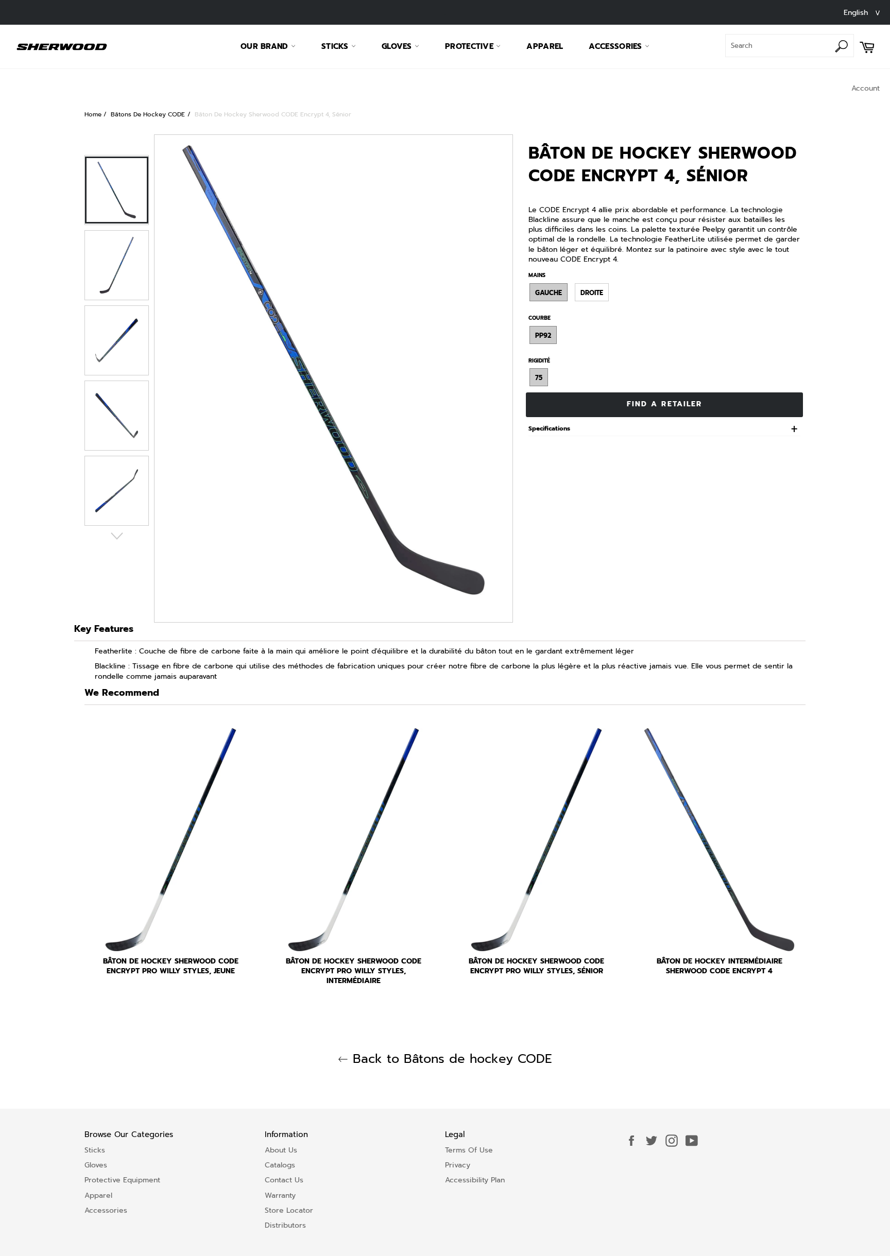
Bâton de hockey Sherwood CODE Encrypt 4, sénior (273, 114)
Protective (470, 46)
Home (92, 114)
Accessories (617, 46)
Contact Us (284, 1180)
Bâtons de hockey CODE (148, 114)
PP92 (543, 335)
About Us (281, 1150)
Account (865, 88)
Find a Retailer (665, 404)
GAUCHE (548, 293)
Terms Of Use (469, 1150)
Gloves (398, 46)
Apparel (544, 46)
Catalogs (280, 1165)
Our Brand (266, 46)
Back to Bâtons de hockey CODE (450, 1059)
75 (538, 378)
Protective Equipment (122, 1180)
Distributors (285, 1225)
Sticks (336, 46)
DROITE (591, 293)
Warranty (280, 1195)
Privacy (457, 1165)
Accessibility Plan (475, 1180)
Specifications (549, 428)
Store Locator (289, 1210)
